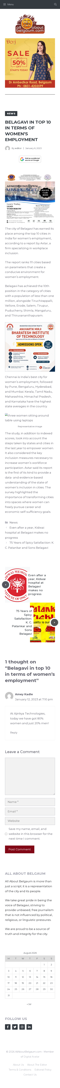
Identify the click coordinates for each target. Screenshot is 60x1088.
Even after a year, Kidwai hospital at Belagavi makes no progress (26, 596)
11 (15, 1040)
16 (51, 1040)
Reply (13, 796)
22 (44, 1046)
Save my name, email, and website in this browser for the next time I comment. (30, 897)
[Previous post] (5, 648)
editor (18, 148)
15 (44, 1040)
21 (37, 1046)
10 (9, 1040)
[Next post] (54, 686)
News (11, 113)
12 (23, 1040)
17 (9, 1046)
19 (23, 1046)
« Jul (29, 1067)
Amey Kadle (24, 757)
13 (30, 1040)
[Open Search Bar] (55, 4)
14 (37, 1040)
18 (16, 1046)
